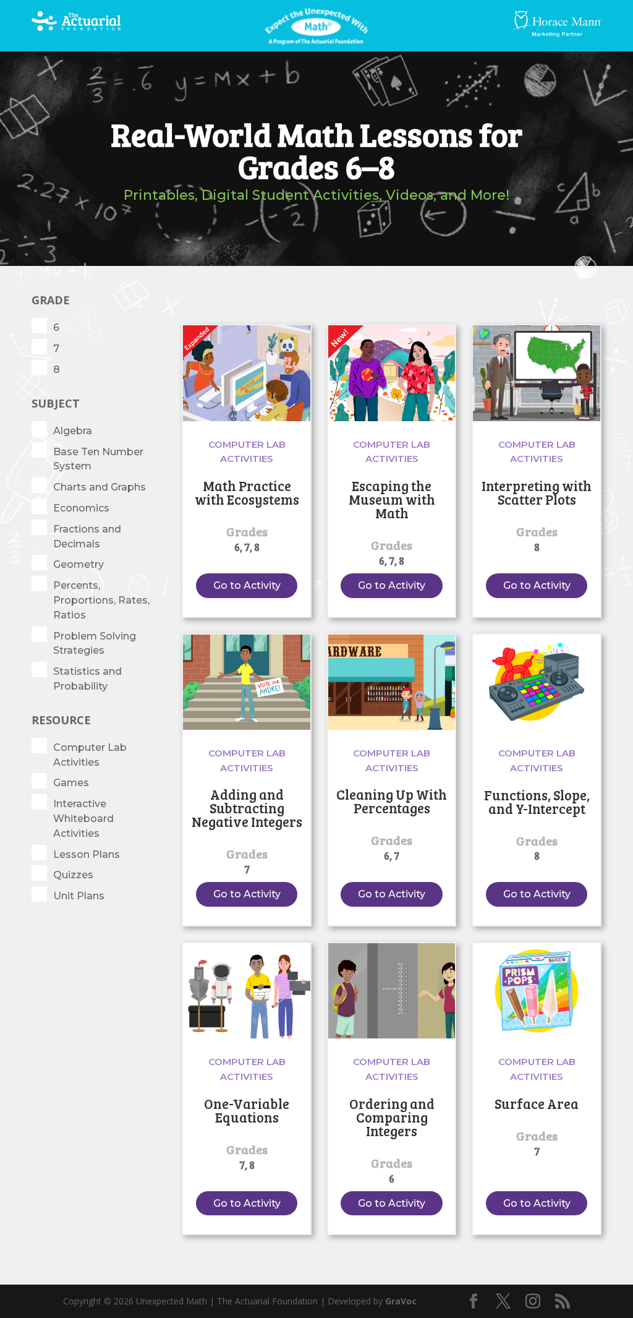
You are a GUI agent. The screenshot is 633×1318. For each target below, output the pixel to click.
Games (71, 783)
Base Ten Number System (98, 459)
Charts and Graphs (99, 487)
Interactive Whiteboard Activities (83, 818)
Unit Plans (78, 896)
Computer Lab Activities (90, 755)
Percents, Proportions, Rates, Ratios (101, 600)
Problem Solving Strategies (94, 643)
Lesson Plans (86, 854)
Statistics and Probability (87, 678)
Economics (81, 508)
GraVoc (401, 1301)
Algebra (72, 431)
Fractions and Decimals (87, 536)
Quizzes (73, 875)
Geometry (78, 564)
